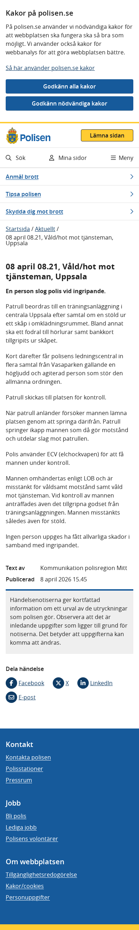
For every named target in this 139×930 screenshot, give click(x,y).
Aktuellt (45, 229)
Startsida (18, 229)
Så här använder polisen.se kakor (50, 68)
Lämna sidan (107, 135)
